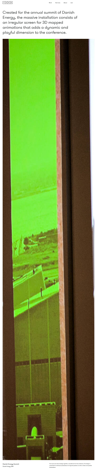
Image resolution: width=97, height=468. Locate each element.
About (65, 3)
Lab (72, 3)
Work (50, 3)
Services (57, 3)
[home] (8, 2)
